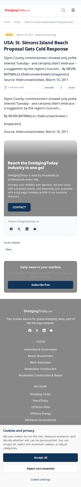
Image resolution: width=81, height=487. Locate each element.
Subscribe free (40, 285)
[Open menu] (73, 10)
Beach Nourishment (40, 356)
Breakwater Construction (40, 368)
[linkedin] (27, 229)
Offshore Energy (40, 413)
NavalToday (40, 400)
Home (7, 22)
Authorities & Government (40, 349)
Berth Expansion (40, 362)
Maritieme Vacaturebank (40, 420)
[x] (19, 229)
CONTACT (19, 207)
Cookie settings (40, 479)
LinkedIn (49, 87)
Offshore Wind (40, 407)
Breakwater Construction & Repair (40, 375)
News (17, 22)
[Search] (63, 10)
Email (72, 87)
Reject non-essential (40, 468)
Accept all (40, 457)
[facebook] (11, 229)
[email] (35, 229)
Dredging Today (40, 394)
